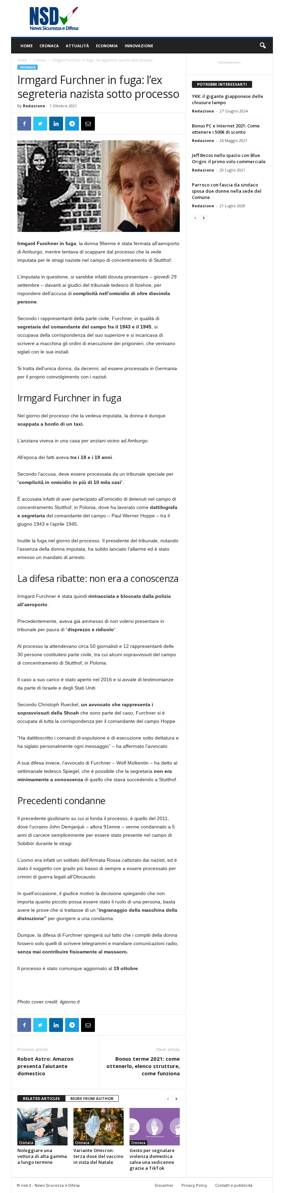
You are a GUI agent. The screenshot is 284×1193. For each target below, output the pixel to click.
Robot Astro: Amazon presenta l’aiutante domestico (45, 1066)
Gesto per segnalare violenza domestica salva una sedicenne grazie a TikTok (152, 1159)
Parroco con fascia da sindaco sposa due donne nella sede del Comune (226, 191)
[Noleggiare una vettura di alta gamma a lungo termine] (42, 1126)
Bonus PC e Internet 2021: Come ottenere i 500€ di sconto (226, 129)
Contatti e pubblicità (233, 1185)
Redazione (34, 105)
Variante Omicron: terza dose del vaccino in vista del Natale (98, 1156)
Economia (107, 45)
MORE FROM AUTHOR (92, 1098)
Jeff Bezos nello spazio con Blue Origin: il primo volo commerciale (229, 158)
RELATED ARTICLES (41, 1098)
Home (26, 45)
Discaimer (164, 1185)
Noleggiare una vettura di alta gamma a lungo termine (42, 1156)
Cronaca (49, 45)
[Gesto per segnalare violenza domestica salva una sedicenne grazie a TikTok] (155, 1126)
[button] (262, 45)
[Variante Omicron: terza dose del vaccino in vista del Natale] (98, 1126)
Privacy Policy (194, 1185)
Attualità (77, 45)
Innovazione (139, 45)
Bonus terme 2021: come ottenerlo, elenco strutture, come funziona (143, 1066)
